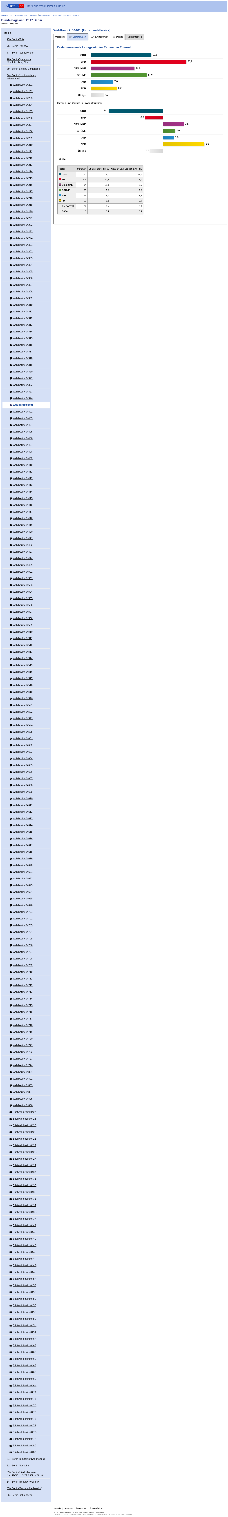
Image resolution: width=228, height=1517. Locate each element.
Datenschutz (81, 1508)
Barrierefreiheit (96, 1508)
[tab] (60, 37)
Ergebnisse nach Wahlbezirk (50, 15)
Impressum (68, 1508)
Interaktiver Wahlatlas (71, 15)
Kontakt (57, 1508)
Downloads (33, 15)
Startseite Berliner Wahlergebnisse (14, 15)
